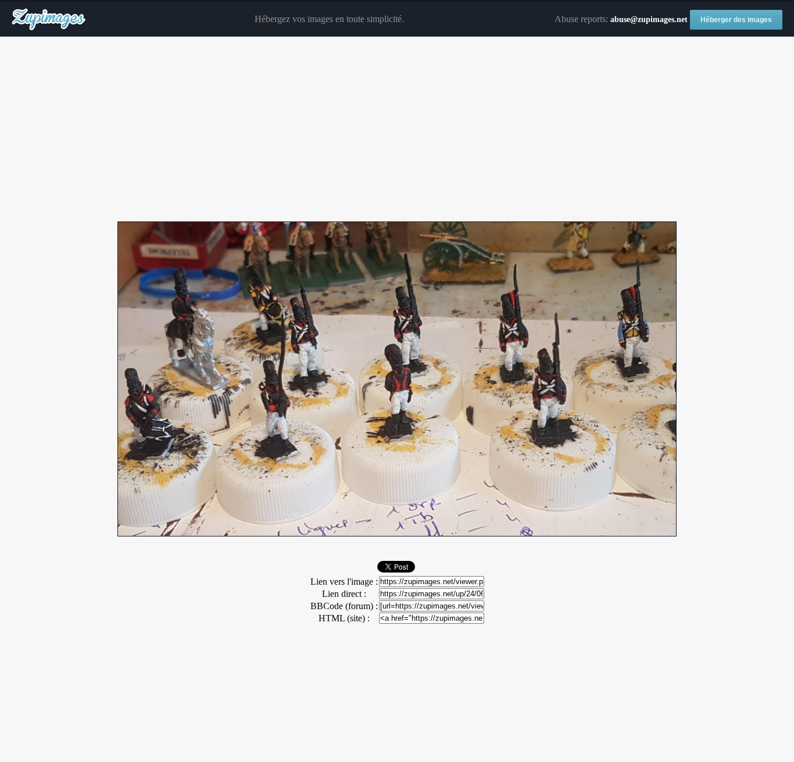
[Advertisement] (397, 129)
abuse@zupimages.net (649, 19)
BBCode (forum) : (344, 606)
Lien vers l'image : (344, 581)
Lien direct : (344, 594)
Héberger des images (736, 20)
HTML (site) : (344, 618)
